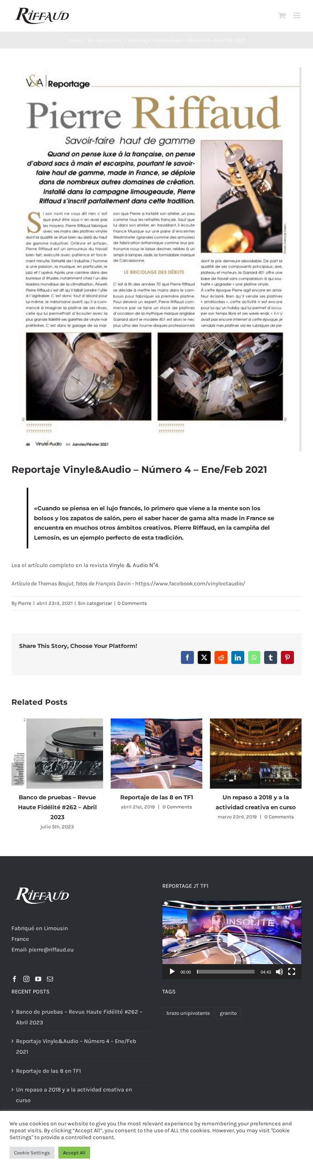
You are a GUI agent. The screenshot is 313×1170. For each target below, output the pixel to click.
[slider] (226, 972)
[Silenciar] (279, 972)
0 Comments (132, 603)
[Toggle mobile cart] (282, 15)
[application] (232, 940)
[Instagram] (26, 979)
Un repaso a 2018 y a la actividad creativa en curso (74, 1095)
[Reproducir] (172, 972)
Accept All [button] (74, 1153)
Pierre (24, 603)
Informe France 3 (67, 797)
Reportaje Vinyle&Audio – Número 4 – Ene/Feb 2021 (76, 1046)
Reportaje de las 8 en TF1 (48, 1070)
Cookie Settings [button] (32, 1153)
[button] (17, 774)
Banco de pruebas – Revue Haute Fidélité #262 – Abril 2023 (265, 807)
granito (228, 1013)
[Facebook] (14, 979)
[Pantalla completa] (291, 972)
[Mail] (50, 979)
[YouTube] (38, 979)
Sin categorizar (95, 603)
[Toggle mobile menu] (298, 15)
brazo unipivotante (188, 1013)
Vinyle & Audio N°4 (133, 565)
